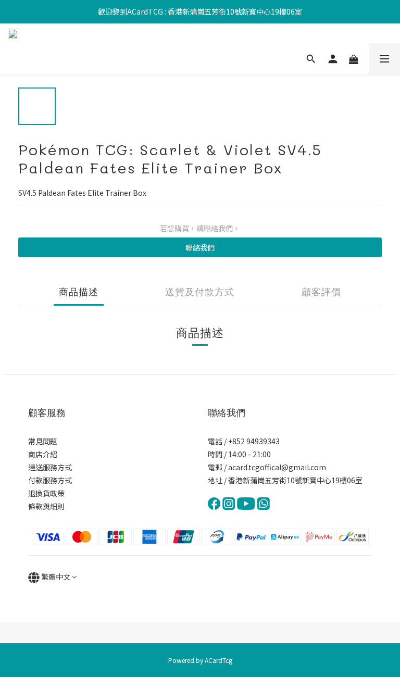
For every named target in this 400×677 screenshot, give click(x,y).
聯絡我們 (200, 247)
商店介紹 (42, 454)
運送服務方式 (50, 467)
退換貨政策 (46, 493)
